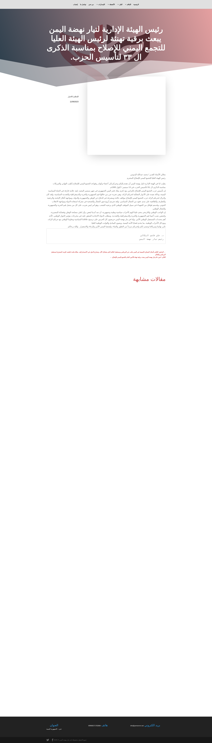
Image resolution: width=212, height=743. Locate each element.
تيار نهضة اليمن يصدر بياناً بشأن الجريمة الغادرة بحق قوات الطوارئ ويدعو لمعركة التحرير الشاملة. (132, 410)
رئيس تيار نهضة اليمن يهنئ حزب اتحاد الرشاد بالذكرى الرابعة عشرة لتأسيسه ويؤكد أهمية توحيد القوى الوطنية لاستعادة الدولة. (123, 691)
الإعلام (129, 4)
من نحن (91, 4)
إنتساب (75, 4)
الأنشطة (112, 4)
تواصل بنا (83, 4)
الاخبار (70, 97)
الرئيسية (136, 4)
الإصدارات (101, 4)
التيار (120, 4)
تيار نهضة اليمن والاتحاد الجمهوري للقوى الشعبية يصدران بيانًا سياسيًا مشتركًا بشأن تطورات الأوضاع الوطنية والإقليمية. (126, 550)
